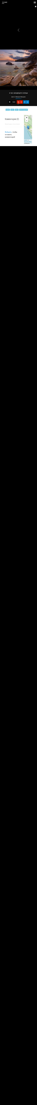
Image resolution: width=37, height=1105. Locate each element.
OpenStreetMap (28, 142)
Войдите (8, 132)
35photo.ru (18, 98)
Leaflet (25, 140)
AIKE (5, 2)
